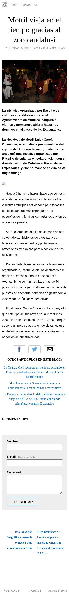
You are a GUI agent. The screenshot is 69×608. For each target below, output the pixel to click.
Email (50, 349)
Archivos (34, 590)
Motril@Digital (25, 4)
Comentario (14, 472)
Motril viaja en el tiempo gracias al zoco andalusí (34, 30)
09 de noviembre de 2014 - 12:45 (27, 48)
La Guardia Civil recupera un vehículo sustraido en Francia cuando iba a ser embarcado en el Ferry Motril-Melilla (34, 372)
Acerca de (11, 590)
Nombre (12, 441)
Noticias (58, 48)
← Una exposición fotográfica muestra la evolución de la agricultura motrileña (19, 539)
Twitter (34, 349)
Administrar (57, 590)
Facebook (19, 349)
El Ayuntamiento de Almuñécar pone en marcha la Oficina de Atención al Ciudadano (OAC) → (50, 542)
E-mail (21, 456)
